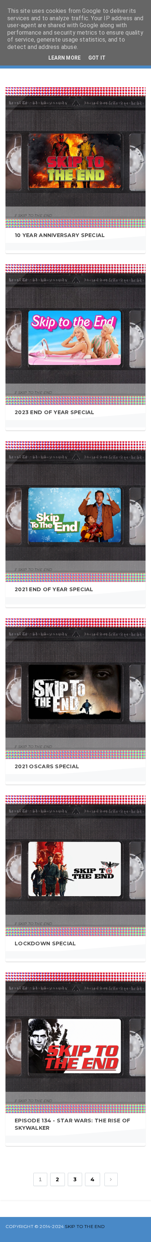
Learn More (64, 58)
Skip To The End (85, 1226)
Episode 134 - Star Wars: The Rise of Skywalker (72, 1124)
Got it (97, 58)
